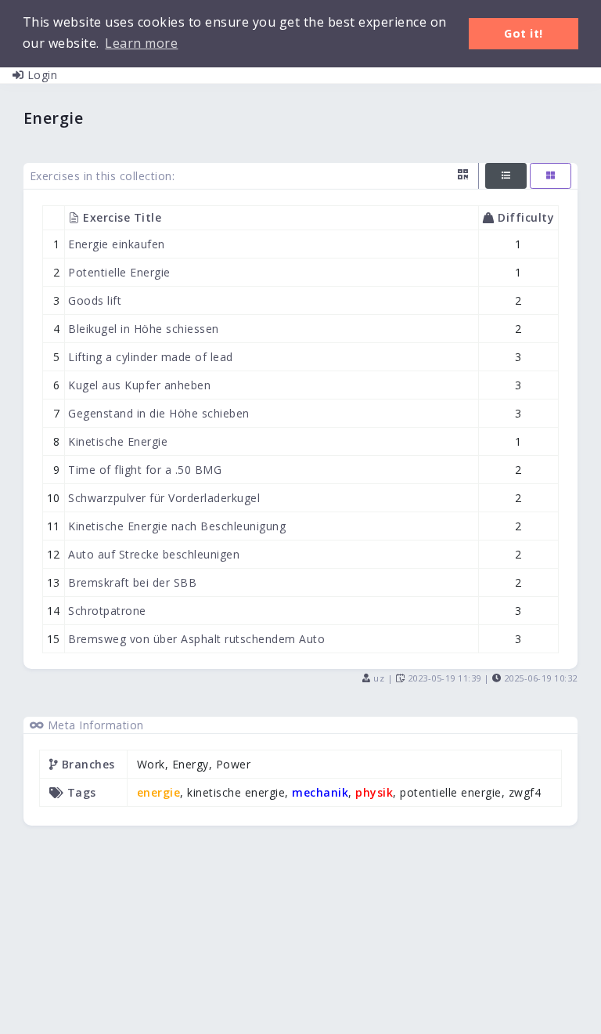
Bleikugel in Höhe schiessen (143, 328)
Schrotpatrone (107, 610)
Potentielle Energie (119, 272)
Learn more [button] (141, 43)
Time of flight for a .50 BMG (144, 469)
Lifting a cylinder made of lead (150, 356)
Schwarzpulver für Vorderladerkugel (164, 497)
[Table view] (506, 176)
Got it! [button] (523, 33)
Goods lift (94, 300)
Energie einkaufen (116, 244)
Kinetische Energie (117, 441)
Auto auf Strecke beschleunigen (153, 554)
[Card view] (550, 176)
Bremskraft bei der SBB (132, 582)
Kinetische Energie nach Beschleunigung (177, 526)
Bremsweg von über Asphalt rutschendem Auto (196, 638)
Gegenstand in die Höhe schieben (158, 413)
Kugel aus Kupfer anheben (139, 385)
